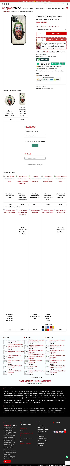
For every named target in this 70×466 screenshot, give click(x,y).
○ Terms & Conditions (42, 441)
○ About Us (40, 445)
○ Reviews (39, 425)
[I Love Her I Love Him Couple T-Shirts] (47, 260)
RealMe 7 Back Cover (57, 393)
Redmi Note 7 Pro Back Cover (41, 393)
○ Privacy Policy (41, 436)
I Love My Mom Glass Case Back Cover (9, 195)
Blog (41, 3)
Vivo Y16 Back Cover (59, 398)
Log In (35, 145)
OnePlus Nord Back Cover (44, 395)
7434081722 (23, 428)
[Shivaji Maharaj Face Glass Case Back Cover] (22, 217)
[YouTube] (6, 4)
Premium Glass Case (47, 88)
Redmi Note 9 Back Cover (15, 398)
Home (4, 11)
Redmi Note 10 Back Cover (54, 391)
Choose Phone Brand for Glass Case (47, 27)
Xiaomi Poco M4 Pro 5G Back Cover (36, 391)
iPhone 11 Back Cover (30, 395)
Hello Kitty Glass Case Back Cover (60, 230)
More (63, 8)
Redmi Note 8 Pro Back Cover (11, 393)
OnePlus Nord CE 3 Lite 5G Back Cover (14, 402)
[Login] (67, 4)
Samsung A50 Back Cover (28, 400)
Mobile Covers (39, 8)
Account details (56, 3)
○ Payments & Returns (43, 429)
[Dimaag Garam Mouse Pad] (35, 260)
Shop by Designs (28, 8)
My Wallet (63, 3)
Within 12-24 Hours (25, 443)
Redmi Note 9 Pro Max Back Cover (13, 395)
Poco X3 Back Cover (26, 393)
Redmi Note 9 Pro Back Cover (31, 398)
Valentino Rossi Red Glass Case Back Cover (60, 195)
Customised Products (53, 8)
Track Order (45, 3)
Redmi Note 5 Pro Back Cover (11, 400)
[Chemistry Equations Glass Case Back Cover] (35, 183)
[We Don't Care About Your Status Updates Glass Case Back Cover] (22, 183)
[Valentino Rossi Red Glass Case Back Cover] (60, 183)
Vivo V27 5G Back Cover (43, 400)
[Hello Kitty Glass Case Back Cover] (60, 217)
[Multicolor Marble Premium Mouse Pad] (9, 260)
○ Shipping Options (42, 438)
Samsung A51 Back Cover (33, 402)
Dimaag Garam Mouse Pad (35, 316)
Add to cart (56, 33)
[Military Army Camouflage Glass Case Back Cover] (47, 183)
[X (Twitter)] (8, 4)
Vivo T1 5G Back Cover (57, 400)
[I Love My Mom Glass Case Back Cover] (9, 183)
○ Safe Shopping (41, 427)
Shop (8, 11)
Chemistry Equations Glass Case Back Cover (35, 195)
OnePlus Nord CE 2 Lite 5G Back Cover (14, 391)
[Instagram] (4, 4)
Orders (50, 3)
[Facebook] (2, 4)
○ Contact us (40, 443)
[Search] (66, 8)
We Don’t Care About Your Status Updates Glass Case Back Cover (22, 197)
